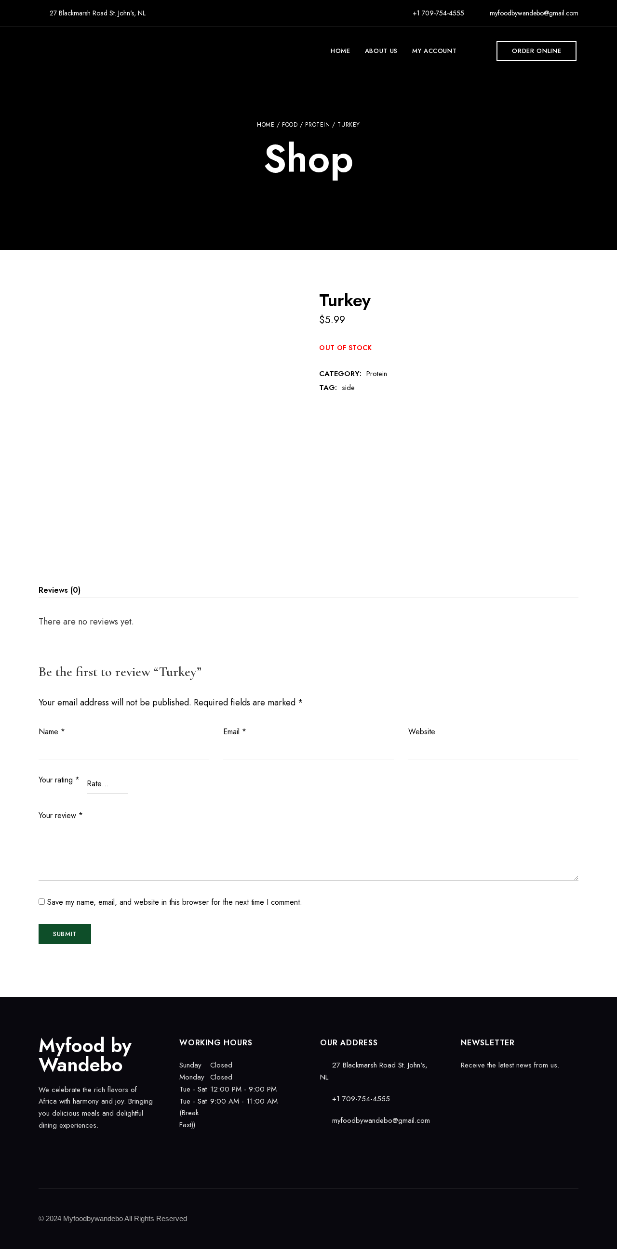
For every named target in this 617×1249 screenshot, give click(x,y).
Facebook (42, 1145)
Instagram (58, 1145)
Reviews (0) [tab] (59, 590)
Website (421, 731)
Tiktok (75, 1145)
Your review (61, 815)
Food (289, 124)
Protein (317, 124)
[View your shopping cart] (475, 51)
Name (52, 731)
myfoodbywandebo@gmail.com (533, 13)
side (348, 387)
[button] (536, 51)
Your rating (59, 779)
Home (265, 124)
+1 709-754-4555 (437, 13)
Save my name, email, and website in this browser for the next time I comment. (174, 902)
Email (234, 731)
